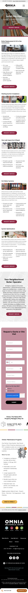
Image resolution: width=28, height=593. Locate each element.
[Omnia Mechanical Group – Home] (14, 525)
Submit (14, 402)
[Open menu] (23, 5)
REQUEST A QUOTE (22, 509)
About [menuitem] (10, 541)
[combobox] (14, 369)
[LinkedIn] (17, 557)
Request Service (14, 27)
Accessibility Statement (13, 583)
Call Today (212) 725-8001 (19, 1)
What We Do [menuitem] (5, 538)
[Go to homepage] (11, 5)
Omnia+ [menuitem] (17, 541)
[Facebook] (10, 557)
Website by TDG (22, 583)
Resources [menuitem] (23, 538)
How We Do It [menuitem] (14, 538)
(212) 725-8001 (7, 548)
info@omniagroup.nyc (18, 548)
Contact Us (21, 590)
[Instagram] (14, 557)
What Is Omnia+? (9, 501)
